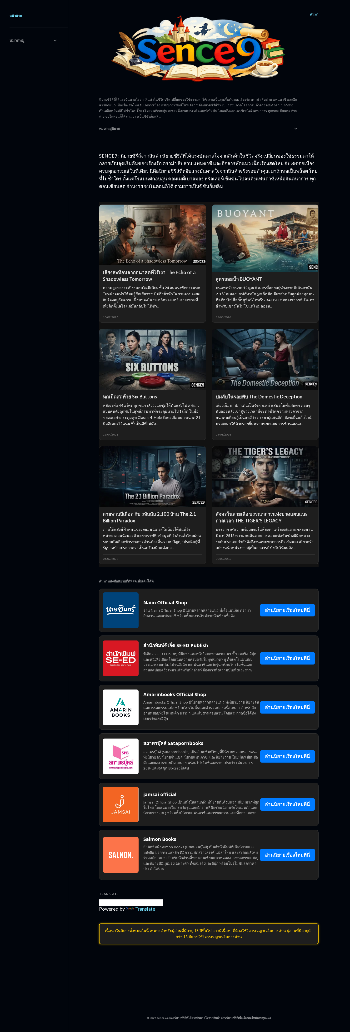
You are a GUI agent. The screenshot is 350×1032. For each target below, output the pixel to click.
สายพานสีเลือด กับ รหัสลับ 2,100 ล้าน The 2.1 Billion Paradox (149, 517)
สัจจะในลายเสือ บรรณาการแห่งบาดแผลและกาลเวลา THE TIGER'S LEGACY (262, 517)
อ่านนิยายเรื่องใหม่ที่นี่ (287, 610)
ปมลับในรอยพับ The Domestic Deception (259, 396)
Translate (145, 909)
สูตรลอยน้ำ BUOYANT (239, 279)
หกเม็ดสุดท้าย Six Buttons (130, 396)
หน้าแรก (16, 15)
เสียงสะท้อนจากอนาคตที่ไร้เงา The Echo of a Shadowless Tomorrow (149, 275)
